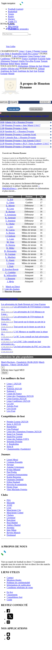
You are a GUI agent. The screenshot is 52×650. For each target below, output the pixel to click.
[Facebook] (8, 612)
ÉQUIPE (13, 102)
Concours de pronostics (18, 29)
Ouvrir (4, 373)
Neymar (10, 464)
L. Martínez (10, 257)
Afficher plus (13, 68)
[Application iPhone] (8, 635)
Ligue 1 (22, 51)
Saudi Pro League (30, 53)
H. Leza (10, 208)
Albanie (46, 66)
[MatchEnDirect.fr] (26, 4)
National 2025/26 (14, 388)
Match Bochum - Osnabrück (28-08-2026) (19, 362)
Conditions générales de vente (20, 587)
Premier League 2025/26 (17, 421)
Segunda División (14, 441)
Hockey (11, 19)
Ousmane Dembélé (15, 479)
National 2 (11, 391)
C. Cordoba (10, 272)
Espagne (42, 58)
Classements (12, 595)
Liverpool (11, 517)
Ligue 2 (29, 51)
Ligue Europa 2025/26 (16, 398)
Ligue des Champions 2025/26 (20, 396)
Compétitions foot (14, 597)
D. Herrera (10, 245)
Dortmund (11, 535)
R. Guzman (10, 254)
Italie (48, 58)
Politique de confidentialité (18, 582)
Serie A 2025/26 (14, 424)
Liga (2, 53)
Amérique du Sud (25, 71)
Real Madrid (12, 522)
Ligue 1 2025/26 (14, 384)
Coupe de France (14, 393)
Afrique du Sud (35, 66)
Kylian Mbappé (13, 469)
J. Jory (10, 227)
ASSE (9, 505)
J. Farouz (10, 263)
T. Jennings (10, 221)
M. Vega (10, 242)
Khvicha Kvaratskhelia (17, 484)
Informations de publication (19, 585)
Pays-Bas (29, 61)
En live (10, 592)
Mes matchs (13, 26)
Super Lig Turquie (15, 434)
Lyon (9, 508)
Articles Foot (12, 406)
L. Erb (10, 199)
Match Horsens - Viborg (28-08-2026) (22, 363)
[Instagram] (8, 623)
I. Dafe (10, 266)
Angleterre (33, 58)
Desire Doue (12, 487)
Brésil (11, 63)
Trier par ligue (36, 109)
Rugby (11, 16)
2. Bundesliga (13, 444)
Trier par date (13, 109)
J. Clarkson (10, 236)
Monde (11, 73)
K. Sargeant (10, 218)
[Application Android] (8, 639)
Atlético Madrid (14, 525)
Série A (8, 53)
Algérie (21, 61)
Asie (35, 71)
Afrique (41, 68)
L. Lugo (10, 239)
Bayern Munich (13, 532)
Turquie (44, 61)
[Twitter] (10, 619)
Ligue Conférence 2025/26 (18, 401)
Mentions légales (14, 580)
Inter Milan (11, 530)
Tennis (11, 14)
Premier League (40, 51)
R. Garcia (10, 230)
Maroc (17, 63)
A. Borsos (10, 233)
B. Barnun (10, 211)
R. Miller (10, 248)
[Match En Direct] (10, 554)
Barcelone (11, 520)
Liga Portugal (13, 429)
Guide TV (12, 21)
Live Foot (11, 411)
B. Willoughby (10, 275)
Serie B (10, 446)
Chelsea (10, 515)
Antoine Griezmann (15, 467)
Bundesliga (17, 53)
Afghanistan (22, 66)
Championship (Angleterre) (19, 449)
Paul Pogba (12, 472)
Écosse (37, 61)
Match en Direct (13, 286)
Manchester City (14, 510)
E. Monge (10, 205)
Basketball (12, 11)
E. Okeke (10, 224)
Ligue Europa (34, 56)
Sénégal (24, 63)
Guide (9, 599)
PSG (9, 500)
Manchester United (15, 512)
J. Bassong (10, 278)
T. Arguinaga (10, 214)
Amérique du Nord (8, 71)
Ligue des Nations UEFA (18, 439)
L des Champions (19, 56)
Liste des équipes (12, 289)
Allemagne (5, 61)
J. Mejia (10, 281)
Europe (41, 71)
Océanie (4, 73)
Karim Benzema (14, 477)
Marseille (11, 503)
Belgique (4, 63)
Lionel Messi (12, 459)
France (25, 58)
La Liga (10, 403)
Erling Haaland (13, 482)
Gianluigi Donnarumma (17, 474)
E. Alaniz (10, 260)
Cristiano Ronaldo (15, 462)
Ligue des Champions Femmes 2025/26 (24, 431)
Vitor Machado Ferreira (17, 489)
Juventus (10, 527)
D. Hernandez (10, 251)
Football (15, 9)
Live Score (11, 408)
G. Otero (10, 202)
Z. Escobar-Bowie (10, 269)
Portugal (14, 61)
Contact (10, 577)
